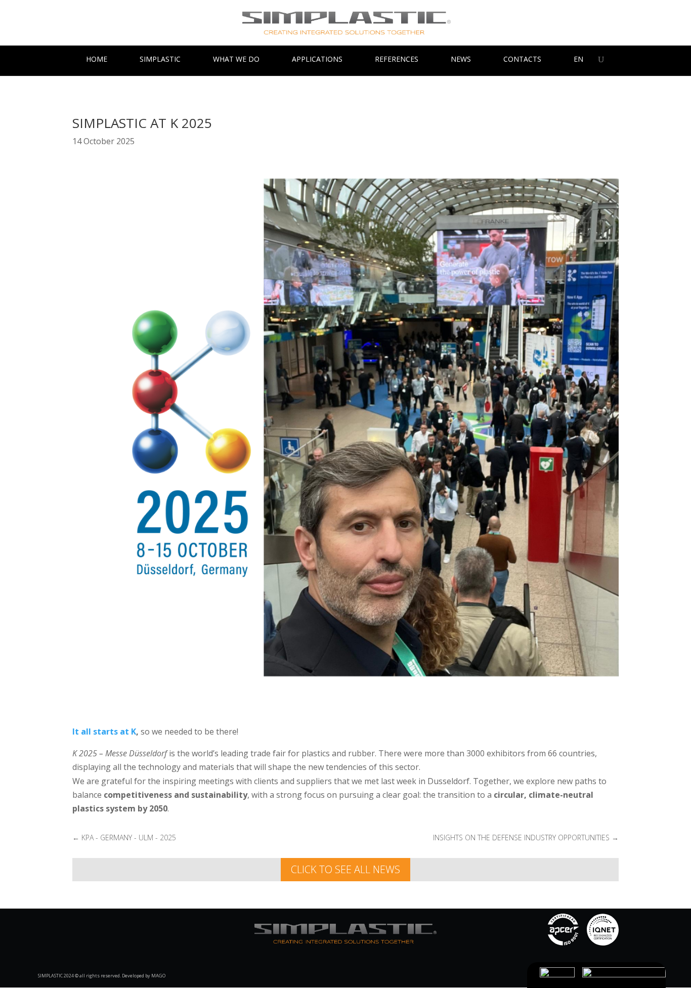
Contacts (522, 60)
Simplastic (160, 60)
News (461, 60)
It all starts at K (104, 731)
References (396, 60)
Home (96, 60)
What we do (236, 60)
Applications (317, 60)
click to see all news (345, 869)
